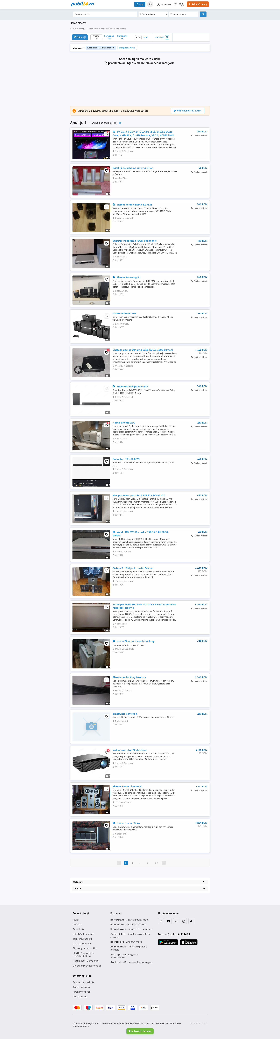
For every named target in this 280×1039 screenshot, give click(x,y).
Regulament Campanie (85, 960)
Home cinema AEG (124, 422)
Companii (122, 37)
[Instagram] (184, 921)
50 (120, 123)
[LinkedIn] (176, 921)
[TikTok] (191, 921)
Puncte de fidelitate (83, 982)
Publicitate (78, 929)
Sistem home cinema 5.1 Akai (134, 204)
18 (156, 863)
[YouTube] (168, 921)
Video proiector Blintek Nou (129, 750)
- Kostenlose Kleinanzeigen (131, 962)
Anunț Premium (81, 987)
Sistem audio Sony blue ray (129, 677)
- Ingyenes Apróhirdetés (124, 956)
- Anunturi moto (126, 941)
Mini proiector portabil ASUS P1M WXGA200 (139, 495)
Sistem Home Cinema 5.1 (127, 786)
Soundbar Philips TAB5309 (132, 386)
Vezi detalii (141, 110)
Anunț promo (80, 996)
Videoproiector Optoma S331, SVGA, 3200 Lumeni (143, 349)
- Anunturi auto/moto (129, 919)
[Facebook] (161, 921)
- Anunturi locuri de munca (131, 929)
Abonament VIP (82, 991)
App (141, 4)
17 (148, 863)
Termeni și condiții (82, 938)
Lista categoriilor (82, 943)
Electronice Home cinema (99, 47)
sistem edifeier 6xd (124, 313)
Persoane (109, 37)
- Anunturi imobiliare (128, 924)
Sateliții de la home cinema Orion (133, 167)
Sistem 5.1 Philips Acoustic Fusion (133, 568)
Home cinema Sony (128, 823)
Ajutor (76, 919)
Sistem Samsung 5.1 (128, 277)
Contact (77, 924)
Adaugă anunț (199, 4)
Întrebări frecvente (83, 934)
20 (115, 123)
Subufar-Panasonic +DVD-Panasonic (134, 240)
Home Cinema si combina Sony (135, 641)
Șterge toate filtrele (127, 48)
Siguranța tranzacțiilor (85, 948)
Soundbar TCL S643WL (126, 459)
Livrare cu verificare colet (87, 965)
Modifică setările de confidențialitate (83, 955)
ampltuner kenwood (125, 713)
